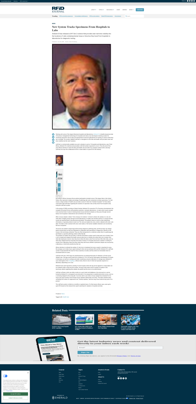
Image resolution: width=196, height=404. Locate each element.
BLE (79, 378)
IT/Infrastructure (81, 385)
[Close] (28, 372)
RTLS (79, 374)
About (99, 379)
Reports (79, 387)
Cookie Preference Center (16, 398)
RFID (79, 372)
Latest (93, 9)
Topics (101, 9)
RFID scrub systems (94, 16)
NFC (79, 382)
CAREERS (82, 398)
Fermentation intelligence (81, 16)
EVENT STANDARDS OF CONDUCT (107, 398)
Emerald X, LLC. (133, 396)
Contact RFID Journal (102, 383)
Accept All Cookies (16, 393)
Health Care (66, 297)
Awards (124, 9)
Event (118, 9)
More (130, 9)
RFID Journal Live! (23, 1)
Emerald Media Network (6, 1)
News (53, 23)
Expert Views (61, 374)
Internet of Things (81, 376)
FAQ (60, 382)
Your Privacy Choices (120, 398)
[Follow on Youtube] (194, 1)
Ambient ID (97, 134)
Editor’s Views (61, 376)
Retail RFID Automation (107, 16)
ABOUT (77, 398)
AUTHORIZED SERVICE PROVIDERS (92, 398)
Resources (110, 9)
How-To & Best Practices (83, 389)
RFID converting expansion (66, 16)
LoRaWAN (80, 383)
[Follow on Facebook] (187, 1)
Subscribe (140, 9)
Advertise (16, 1)
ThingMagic (72, 261)
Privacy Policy (9, 390)
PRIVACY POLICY (139, 398)
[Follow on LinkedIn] (190, 1)
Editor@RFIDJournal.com (123, 373)
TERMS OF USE (132, 398)
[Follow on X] (192, 1)
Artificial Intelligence (82, 380)
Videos (60, 378)
